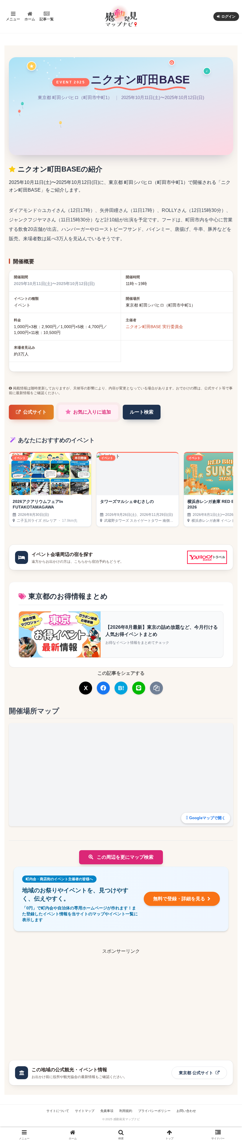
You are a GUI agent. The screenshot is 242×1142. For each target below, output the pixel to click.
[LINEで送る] (138, 688)
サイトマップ (84, 1111)
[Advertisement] (121, 996)
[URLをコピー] (156, 688)
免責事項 (106, 1111)
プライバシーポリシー (154, 1111)
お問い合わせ (186, 1111)
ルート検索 (141, 411)
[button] (224, 886)
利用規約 (125, 1111)
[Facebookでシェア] (103, 688)
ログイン (228, 16)
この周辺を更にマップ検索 (124, 857)
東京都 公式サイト (196, 1072)
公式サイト (35, 411)
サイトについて (57, 1111)
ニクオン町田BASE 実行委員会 (154, 326)
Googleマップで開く (207, 818)
